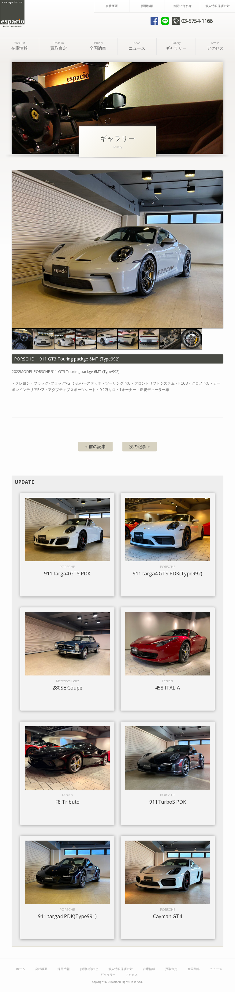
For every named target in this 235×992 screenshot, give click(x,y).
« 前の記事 (95, 446)
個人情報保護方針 (217, 6)
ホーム (20, 969)
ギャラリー (176, 46)
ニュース (137, 46)
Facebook (154, 21)
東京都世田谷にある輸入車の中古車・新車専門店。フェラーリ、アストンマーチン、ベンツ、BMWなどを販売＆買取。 (12, 13)
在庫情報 (19, 46)
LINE (165, 21)
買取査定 (58, 46)
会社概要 (112, 6)
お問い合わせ (182, 6)
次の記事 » (139, 446)
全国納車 (97, 46)
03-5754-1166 (196, 20)
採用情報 (147, 6)
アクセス (215, 46)
